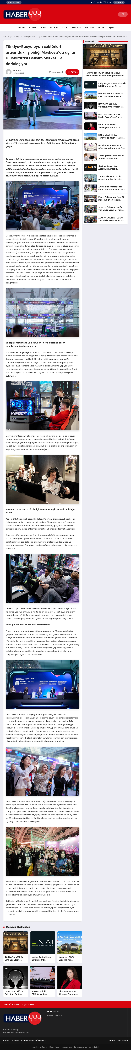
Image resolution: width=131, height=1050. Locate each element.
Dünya (43, 27)
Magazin (89, 27)
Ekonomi (54, 27)
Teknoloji (76, 27)
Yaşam (111, 27)
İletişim (58, 1015)
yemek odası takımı (39, 1047)
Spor (64, 27)
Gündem (21, 27)
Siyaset (32, 27)
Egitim (100, 27)
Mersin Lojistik (94, 1047)
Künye (50, 1015)
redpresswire (67, 1047)
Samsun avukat (80, 1047)
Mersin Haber (54, 1047)
